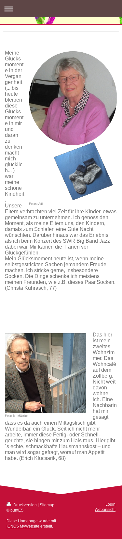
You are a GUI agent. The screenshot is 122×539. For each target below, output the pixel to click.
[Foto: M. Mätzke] (45, 373)
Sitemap (47, 505)
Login (110, 504)
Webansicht (105, 509)
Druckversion (25, 505)
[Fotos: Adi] (73, 126)
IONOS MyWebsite (23, 526)
